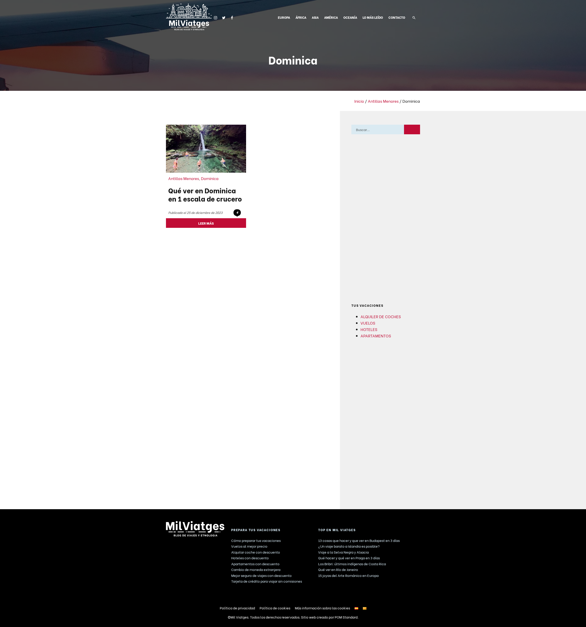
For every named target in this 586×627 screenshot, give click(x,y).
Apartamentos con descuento (255, 563)
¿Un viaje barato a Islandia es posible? (349, 546)
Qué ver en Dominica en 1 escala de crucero (205, 194)
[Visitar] (215, 17)
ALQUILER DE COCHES (381, 316)
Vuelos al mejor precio (249, 546)
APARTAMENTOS (376, 335)
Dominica (210, 178)
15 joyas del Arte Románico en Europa (348, 575)
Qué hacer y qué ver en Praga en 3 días (349, 557)
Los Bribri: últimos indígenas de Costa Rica (352, 563)
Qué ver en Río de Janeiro (338, 569)
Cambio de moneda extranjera (255, 569)
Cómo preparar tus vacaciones (256, 540)
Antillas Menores (383, 101)
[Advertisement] (385, 219)
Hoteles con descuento (250, 557)
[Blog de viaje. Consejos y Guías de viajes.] (189, 16)
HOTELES (369, 329)
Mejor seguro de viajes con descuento (261, 575)
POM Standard (346, 616)
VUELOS (368, 323)
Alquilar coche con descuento (255, 551)
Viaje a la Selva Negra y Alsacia (343, 551)
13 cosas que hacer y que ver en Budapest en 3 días (359, 540)
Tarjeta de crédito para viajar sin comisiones (266, 581)
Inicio (359, 101)
